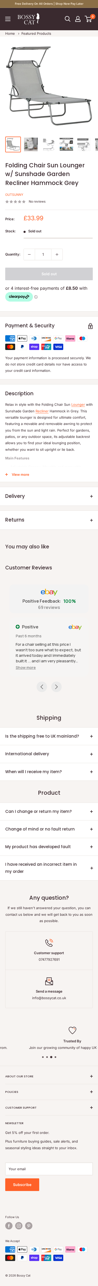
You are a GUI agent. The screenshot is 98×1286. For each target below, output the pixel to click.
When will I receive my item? (33, 771)
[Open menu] (7, 19)
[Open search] (68, 19)
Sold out (49, 274)
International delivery (27, 754)
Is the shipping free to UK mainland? (42, 736)
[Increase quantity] (56, 254)
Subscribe (22, 1184)
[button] (26, 667)
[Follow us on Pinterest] (28, 1225)
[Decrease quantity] (29, 254)
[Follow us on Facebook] (9, 1225)
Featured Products (36, 33)
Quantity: (12, 254)
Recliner (42, 411)
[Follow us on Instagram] (18, 1225)
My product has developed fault (38, 846)
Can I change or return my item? (38, 811)
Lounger (78, 404)
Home (10, 33)
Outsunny (14, 195)
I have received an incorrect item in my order (41, 868)
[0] (88, 19)
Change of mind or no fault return (40, 829)
